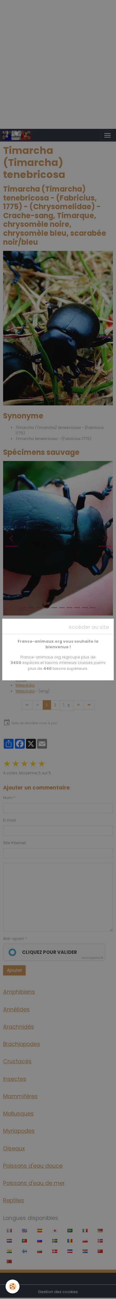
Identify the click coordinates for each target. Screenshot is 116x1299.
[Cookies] (12, 1286)
